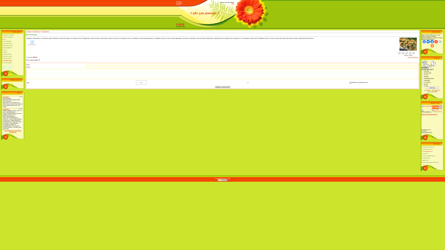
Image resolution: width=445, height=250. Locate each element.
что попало (427, 82)
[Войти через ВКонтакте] (428, 41)
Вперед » (416, 57)
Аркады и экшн (427, 147)
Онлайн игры (36, 31)
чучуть (426, 86)
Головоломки (45, 31)
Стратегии (426, 158)
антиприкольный (429, 78)
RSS (233, 4)
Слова (425, 153)
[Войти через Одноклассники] (432, 45)
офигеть (426, 76)
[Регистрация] (180, 24)
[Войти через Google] (440, 42)
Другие (425, 160)
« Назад (410, 57)
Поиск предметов (428, 155)
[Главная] (177, 24)
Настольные (426, 149)
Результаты (428, 90)
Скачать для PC (32, 44)
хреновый (427, 80)
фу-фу (426, 84)
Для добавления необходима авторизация (12, 131)
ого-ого (426, 74)
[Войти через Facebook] (432, 41)
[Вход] (183, 24)
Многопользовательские (430, 162)
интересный (427, 73)
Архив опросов (435, 90)
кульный (426, 71)
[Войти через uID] (424, 41)
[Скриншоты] (408, 44)
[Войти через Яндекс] (436, 41)
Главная (28, 31)
